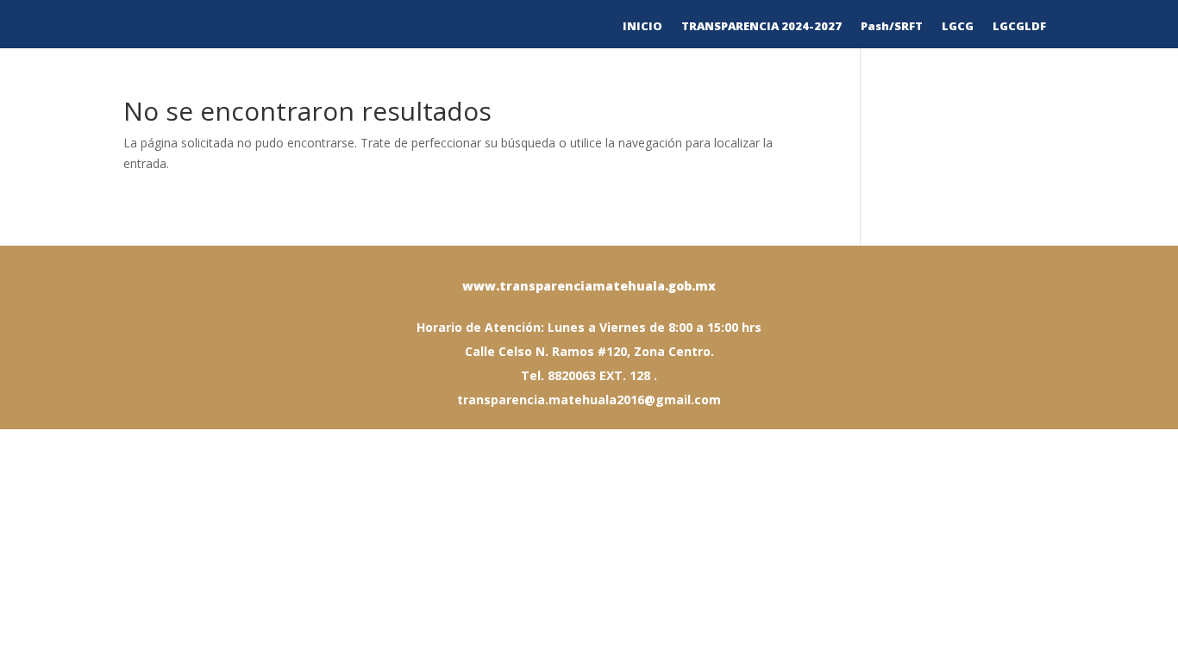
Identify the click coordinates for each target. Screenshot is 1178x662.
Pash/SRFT (892, 27)
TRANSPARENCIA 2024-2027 (761, 27)
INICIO (642, 27)
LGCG (958, 27)
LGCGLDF (1019, 27)
